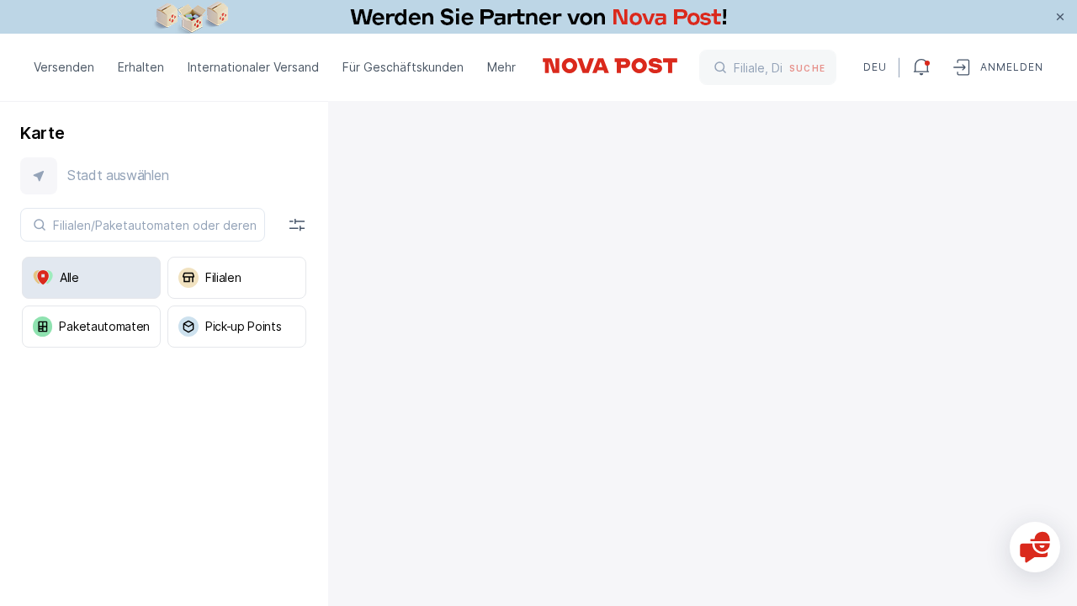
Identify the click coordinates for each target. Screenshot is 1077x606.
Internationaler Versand (253, 67)
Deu (874, 67)
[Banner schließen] (1060, 17)
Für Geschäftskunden (403, 67)
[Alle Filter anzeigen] (297, 225)
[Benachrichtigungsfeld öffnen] (921, 67)
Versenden (64, 67)
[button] (164, 175)
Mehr (501, 67)
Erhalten (141, 67)
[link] (538, 17)
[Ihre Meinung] (1035, 547)
